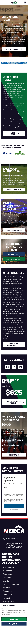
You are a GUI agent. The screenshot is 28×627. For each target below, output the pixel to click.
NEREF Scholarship (11, 584)
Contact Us (7, 594)
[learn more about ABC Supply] (14, 63)
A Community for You (10, 445)
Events (6, 581)
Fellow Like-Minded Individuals (9, 425)
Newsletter (7, 598)
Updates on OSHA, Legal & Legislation (12, 441)
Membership (8, 570)
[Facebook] (7, 367)
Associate (7, 577)
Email (5, 487)
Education (7, 591)
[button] (25, 2)
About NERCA (8, 587)
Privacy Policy (9, 601)
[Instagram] (14, 367)
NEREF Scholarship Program (9, 449)
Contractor (7, 574)
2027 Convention (10, 567)
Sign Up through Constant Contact (12, 501)
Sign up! (14, 506)
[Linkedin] (20, 367)
